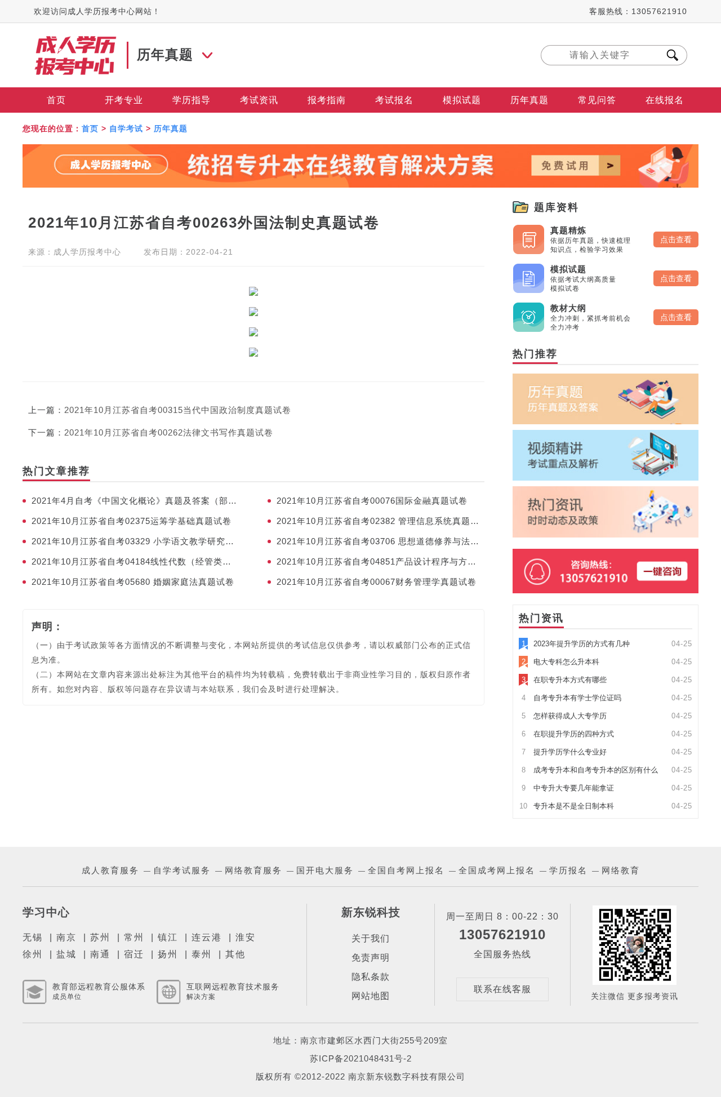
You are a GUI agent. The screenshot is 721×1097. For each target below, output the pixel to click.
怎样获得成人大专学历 (564, 716)
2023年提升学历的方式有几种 (576, 643)
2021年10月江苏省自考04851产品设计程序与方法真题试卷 (380, 561)
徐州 (33, 954)
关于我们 (370, 938)
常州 (134, 937)
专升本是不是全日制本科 (566, 806)
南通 (100, 954)
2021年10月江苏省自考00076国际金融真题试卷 (372, 500)
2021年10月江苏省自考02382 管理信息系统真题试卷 (380, 521)
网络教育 (621, 870)
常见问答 (597, 100)
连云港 (207, 937)
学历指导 (191, 100)
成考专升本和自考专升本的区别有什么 (590, 770)
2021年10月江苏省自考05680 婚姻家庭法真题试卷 (133, 582)
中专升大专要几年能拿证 (568, 788)
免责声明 (370, 957)
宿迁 (134, 954)
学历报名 (568, 870)
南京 (66, 937)
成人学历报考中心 (87, 251)
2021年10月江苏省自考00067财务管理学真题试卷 (377, 582)
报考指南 (327, 100)
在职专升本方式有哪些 (564, 680)
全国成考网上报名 (497, 870)
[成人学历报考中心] (76, 40)
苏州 (100, 937)
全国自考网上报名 (406, 870)
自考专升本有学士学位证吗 (571, 698)
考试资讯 (259, 100)
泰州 (202, 954)
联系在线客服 (502, 989)
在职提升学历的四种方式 (568, 734)
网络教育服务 (253, 870)
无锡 (33, 937)
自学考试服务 (182, 870)
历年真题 (529, 100)
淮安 (245, 937)
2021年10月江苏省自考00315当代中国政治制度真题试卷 (177, 410)
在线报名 (665, 100)
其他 (235, 954)
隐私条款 (370, 976)
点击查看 (676, 239)
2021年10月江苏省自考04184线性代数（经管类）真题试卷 (135, 561)
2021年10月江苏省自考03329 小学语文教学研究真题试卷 (135, 541)
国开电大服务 (325, 870)
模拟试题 (462, 100)
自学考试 (126, 128)
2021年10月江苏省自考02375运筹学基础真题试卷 (132, 521)
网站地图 (370, 996)
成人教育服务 (110, 870)
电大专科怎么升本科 (560, 662)
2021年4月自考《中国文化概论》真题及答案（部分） (135, 500)
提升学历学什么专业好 (564, 752)
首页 (56, 100)
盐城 (66, 954)
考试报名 (394, 100)
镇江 (168, 937)
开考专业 (124, 100)
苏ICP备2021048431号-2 (361, 1058)
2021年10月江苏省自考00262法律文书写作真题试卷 (168, 432)
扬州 (168, 954)
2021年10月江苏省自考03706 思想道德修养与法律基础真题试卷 (380, 541)
